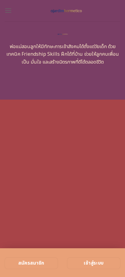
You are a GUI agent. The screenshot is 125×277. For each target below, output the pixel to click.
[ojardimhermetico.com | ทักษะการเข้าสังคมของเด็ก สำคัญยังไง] (66, 10)
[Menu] (8, 10)
